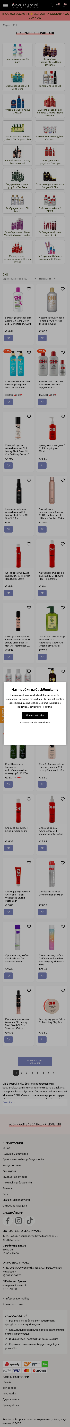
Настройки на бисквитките (35, 722)
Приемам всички (35, 715)
